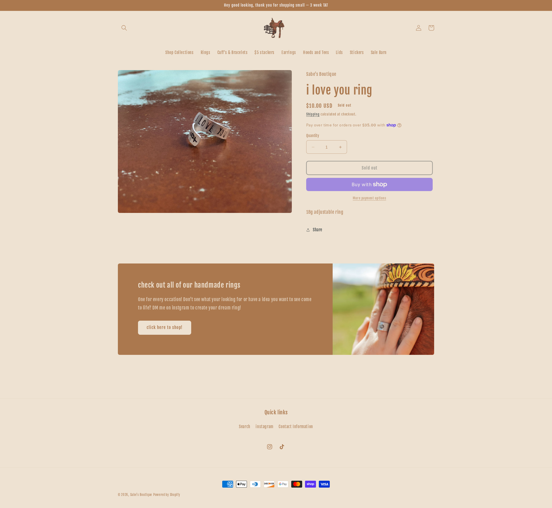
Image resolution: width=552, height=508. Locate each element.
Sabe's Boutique (141, 495)
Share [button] (317, 229)
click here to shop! (165, 327)
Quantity (312, 135)
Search (244, 426)
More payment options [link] (369, 198)
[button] (124, 28)
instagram (264, 426)
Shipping (313, 114)
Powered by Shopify (166, 495)
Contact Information (296, 426)
